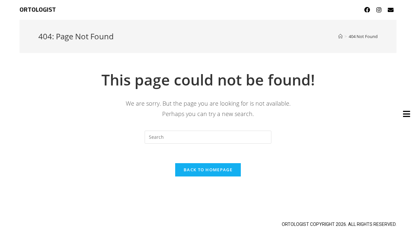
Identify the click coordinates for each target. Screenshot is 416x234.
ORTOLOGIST (38, 9)
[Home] (340, 36)
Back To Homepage (208, 170)
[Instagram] (379, 10)
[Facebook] (367, 10)
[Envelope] (390, 10)
